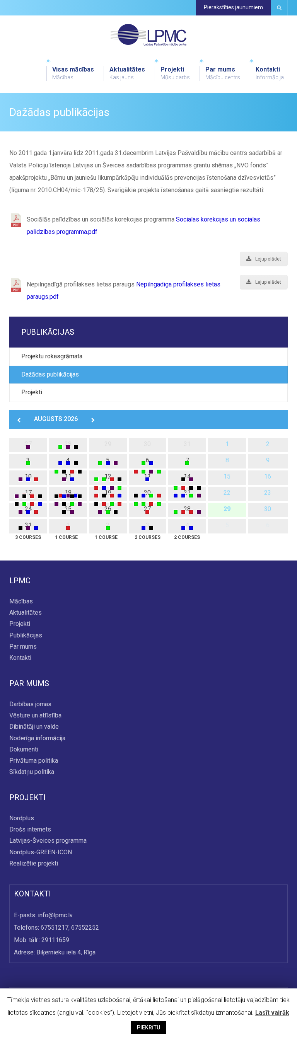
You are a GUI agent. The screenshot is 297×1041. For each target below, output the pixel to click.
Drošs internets (30, 829)
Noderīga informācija (37, 738)
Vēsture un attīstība (35, 715)
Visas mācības (73, 73)
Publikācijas (25, 635)
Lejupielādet (268, 259)
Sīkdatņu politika (31, 771)
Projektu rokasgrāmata (51, 356)
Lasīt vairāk (272, 1012)
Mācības (21, 601)
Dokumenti (23, 749)
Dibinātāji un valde (34, 727)
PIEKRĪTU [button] (148, 1027)
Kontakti (270, 73)
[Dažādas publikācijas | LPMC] (148, 34)
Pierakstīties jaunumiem (233, 7)
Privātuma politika (33, 760)
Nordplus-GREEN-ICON (40, 852)
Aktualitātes (127, 73)
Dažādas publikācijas (50, 374)
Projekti (175, 73)
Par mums (222, 73)
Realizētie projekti (33, 863)
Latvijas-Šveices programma (48, 841)
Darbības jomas (30, 704)
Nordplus (21, 818)
